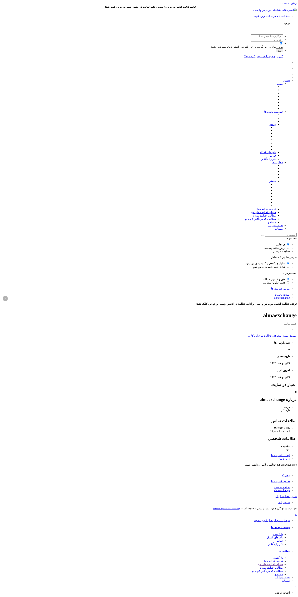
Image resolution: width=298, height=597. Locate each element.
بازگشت (278, 534)
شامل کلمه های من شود (268, 266)
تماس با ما (284, 502)
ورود (279, 50)
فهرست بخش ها (273, 111)
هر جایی (280, 244)
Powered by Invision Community (226, 508)
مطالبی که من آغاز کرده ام (260, 218)
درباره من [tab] (284, 458)
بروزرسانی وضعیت (274, 247)
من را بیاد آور (275, 46)
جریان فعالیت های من (263, 212)
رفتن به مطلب (288, 3)
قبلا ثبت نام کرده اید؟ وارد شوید (271, 15)
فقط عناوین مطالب (274, 282)
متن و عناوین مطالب (273, 279)
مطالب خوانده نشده (264, 215)
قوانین (272, 155)
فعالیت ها (277, 162)
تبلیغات (279, 228)
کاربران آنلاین (268, 158)
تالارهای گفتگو (268, 152)
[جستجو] (262, 235)
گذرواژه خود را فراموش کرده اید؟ (263, 56)
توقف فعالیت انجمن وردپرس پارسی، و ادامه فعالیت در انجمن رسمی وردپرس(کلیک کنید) (150, 7)
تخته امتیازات (275, 225)
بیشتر (286, 80)
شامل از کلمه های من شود (265, 263)
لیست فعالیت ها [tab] (280, 455)
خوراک (286, 475)
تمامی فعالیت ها (266, 209)
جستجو (272, 222)
